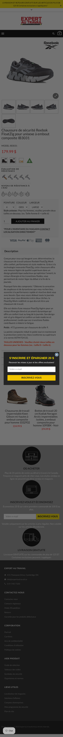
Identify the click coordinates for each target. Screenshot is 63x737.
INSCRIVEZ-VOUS (31, 377)
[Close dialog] (56, 354)
